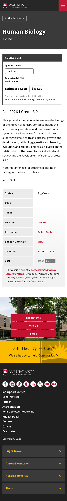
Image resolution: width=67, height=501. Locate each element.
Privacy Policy (11, 416)
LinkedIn (33, 383)
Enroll (33, 333)
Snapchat (26, 383)
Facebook (5, 383)
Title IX (6, 402)
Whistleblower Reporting (18, 411)
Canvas (6, 426)
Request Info (33, 317)
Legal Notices (11, 397)
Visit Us (33, 325)
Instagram (12, 383)
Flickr (54, 383)
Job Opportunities (13, 392)
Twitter (40, 383)
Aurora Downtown (17, 463)
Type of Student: (13, 65)
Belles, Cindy (45, 232)
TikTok (19, 383)
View (40, 241)
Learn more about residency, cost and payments (30, 99)
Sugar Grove (14, 451)
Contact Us (46, 355)
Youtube (47, 383)
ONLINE (42, 222)
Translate (8, 431)
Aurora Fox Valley (17, 476)
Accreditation (11, 406)
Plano (9, 488)
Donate (7, 421)
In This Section (13, 18)
